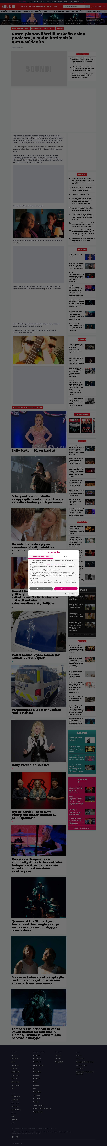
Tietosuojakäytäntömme (71, 593)
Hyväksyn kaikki (65, 588)
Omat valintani (41, 588)
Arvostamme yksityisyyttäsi (41, 556)
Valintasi (66, 557)
